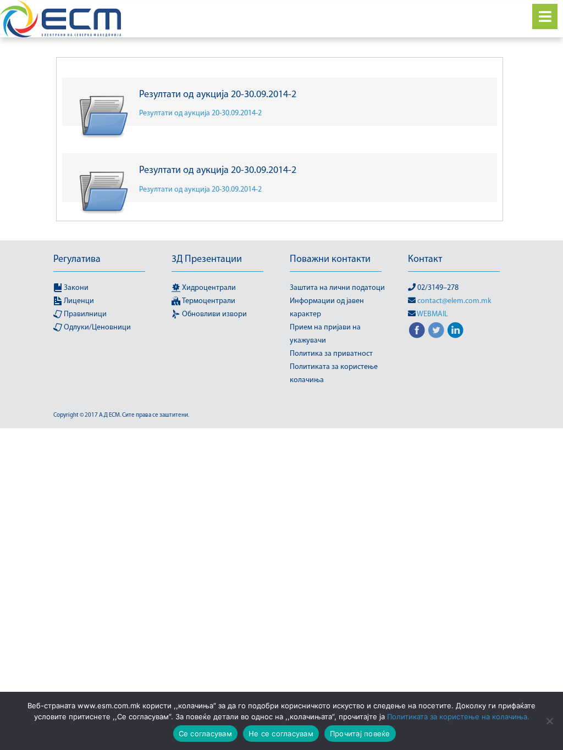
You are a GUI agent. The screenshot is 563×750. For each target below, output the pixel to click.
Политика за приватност (331, 354)
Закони (75, 288)
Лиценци (78, 301)
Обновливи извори (213, 314)
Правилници (84, 314)
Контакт (425, 260)
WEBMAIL (432, 314)
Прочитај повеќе (360, 733)
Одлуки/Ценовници (96, 327)
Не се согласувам (281, 733)
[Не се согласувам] (549, 720)
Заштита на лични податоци (337, 288)
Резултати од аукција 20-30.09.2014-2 (200, 113)
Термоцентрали (207, 301)
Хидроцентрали (208, 288)
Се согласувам (205, 733)
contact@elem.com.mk (454, 301)
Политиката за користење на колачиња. (458, 716)
